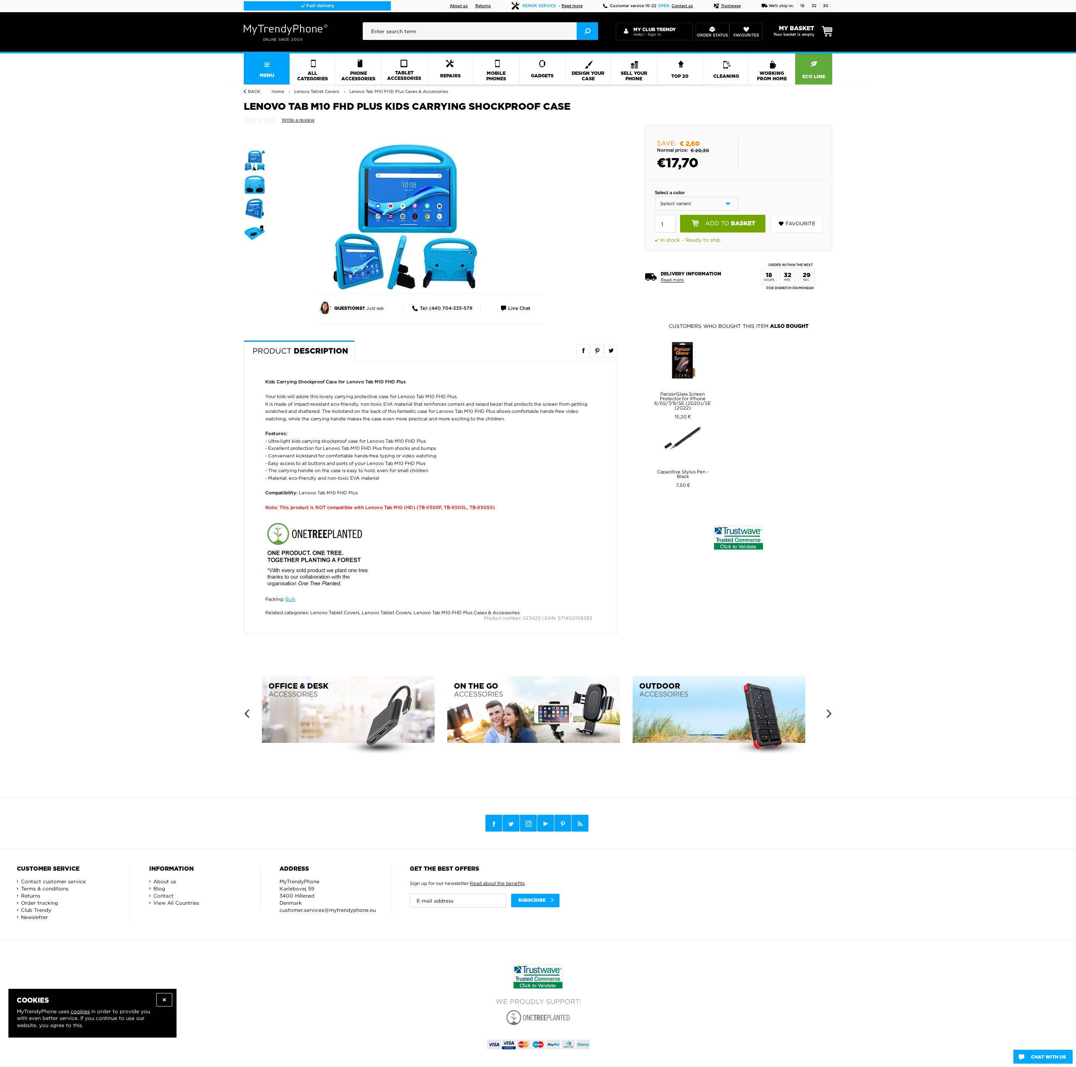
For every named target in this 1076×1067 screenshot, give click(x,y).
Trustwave (731, 6)
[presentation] (480, 31)
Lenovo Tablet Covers (334, 612)
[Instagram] (528, 823)
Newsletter (34, 917)
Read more (572, 6)
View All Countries (176, 903)
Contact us (682, 6)
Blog (159, 888)
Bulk (290, 599)
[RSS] (580, 823)
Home (278, 91)
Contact (163, 895)
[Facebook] (493, 823)
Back (254, 91)
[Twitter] (511, 823)
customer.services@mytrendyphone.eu (328, 910)
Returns (483, 6)
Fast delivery (319, 6)
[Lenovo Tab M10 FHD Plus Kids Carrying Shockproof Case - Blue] (405, 216)
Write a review (298, 119)
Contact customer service (53, 881)
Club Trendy (36, 910)
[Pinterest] (562, 823)
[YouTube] (545, 823)
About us (459, 6)
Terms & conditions (45, 888)
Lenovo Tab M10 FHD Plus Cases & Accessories (467, 612)
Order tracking (39, 903)
